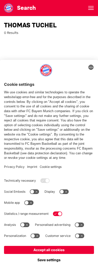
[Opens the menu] (91, 8)
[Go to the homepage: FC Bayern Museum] (8, 8)
